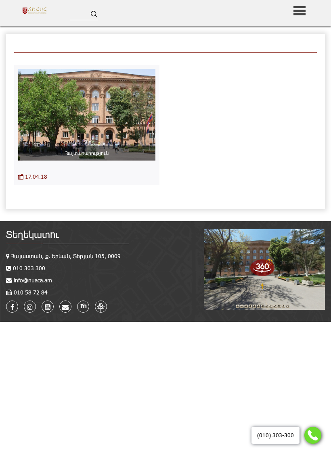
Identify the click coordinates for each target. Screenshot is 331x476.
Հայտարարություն (87, 153)
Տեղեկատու (32, 234)
